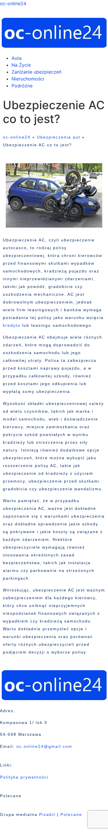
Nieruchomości (28, 79)
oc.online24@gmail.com (44, 746)
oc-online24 (13, 3)
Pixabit (47, 814)
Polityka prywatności (24, 777)
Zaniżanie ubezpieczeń (36, 72)
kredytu (11, 325)
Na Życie (21, 65)
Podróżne (22, 86)
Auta (17, 58)
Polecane (71, 814)
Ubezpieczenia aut (58, 137)
